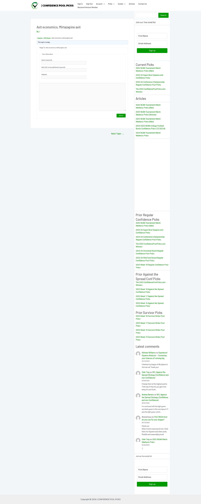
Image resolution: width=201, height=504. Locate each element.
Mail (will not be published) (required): (53, 67)
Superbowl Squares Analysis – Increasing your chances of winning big (154, 355)
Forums (39, 38)
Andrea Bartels (148, 395)
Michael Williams (149, 353)
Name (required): (47, 60)
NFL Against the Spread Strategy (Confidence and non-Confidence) (155, 375)
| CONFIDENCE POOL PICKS (57, 5)
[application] (103, 4)
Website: (44, 74)
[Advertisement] (152, 175)
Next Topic (117, 134)
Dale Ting (145, 372)
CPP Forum (47, 38)
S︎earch (163, 15)
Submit (121, 115)
